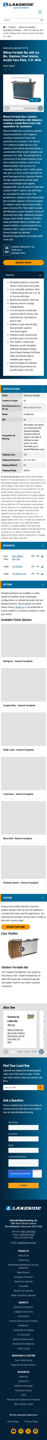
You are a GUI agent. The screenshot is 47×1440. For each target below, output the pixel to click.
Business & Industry (23, 1307)
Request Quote (23, 262)
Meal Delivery (23, 1272)
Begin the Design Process (23, 1364)
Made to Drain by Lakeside (23, 1295)
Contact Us (23, 1381)
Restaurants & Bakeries (24, 1343)
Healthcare (23, 1325)
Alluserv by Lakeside (23, 1290)
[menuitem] (23, 1273)
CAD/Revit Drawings (23, 1385)
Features (10, 275)
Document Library (23, 1390)
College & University (23, 1311)
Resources (23, 1372)
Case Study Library (23, 1360)
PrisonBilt (23, 1286)
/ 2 (32, 100)
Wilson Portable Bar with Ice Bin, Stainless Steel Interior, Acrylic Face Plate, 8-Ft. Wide (16, 1036)
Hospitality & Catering (12, 30)
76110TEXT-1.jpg (19, 574)
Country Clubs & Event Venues (23, 1321)
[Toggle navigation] (40, 12)
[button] (40, 108)
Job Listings (13, 1421)
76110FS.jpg (17, 566)
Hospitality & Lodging (24, 1330)
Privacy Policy (31, 1421)
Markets (23, 1302)
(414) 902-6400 (27, 1234)
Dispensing (23, 1260)
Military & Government (23, 1339)
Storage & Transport (23, 1277)
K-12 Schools (23, 1334)
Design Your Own (15, 927)
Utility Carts (23, 1255)
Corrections (23, 1316)
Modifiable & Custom (23, 1355)
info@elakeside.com (26, 1242)
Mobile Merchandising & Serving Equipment (23, 1266)
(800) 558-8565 (28, 1231)
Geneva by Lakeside (27, 27)
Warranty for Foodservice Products (23, 1399)
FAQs (23, 1395)
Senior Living (23, 1348)
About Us (23, 1376)
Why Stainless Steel (23, 1404)
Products (12, 27)
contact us (19, 607)
